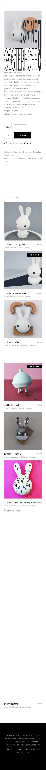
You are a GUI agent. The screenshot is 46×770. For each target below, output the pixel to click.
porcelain (18, 158)
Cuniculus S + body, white (15, 293)
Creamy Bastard (11, 704)
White (34, 158)
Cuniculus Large (24, 345)
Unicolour (14, 155)
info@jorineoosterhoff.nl (28, 742)
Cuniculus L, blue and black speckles (20, 503)
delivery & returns (31, 749)
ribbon (8, 127)
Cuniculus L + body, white (15, 245)
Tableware (14, 408)
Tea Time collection (25, 408)
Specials (33, 457)
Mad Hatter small (11, 405)
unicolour (27, 158)
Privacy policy (23, 752)
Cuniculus (27, 152)
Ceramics (18, 152)
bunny (11, 158)
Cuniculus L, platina (12, 454)
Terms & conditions (14, 749)
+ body (6, 248)
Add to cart (22, 135)
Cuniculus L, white (11, 342)
